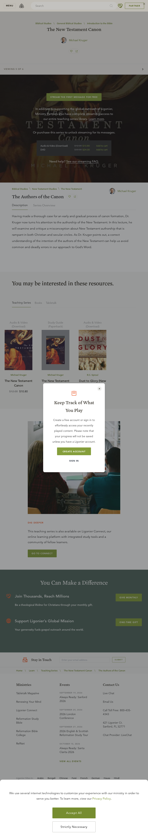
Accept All (74, 813)
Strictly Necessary (74, 827)
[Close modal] (99, 388)
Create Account (74, 451)
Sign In (74, 460)
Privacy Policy (101, 799)
